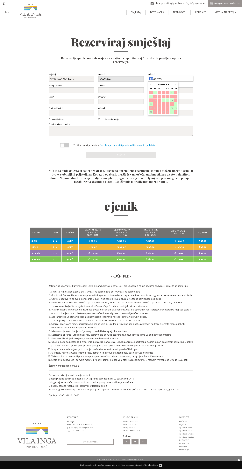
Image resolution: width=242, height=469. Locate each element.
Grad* (51, 97)
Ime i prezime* (55, 85)
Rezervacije (184, 449)
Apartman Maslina (186, 437)
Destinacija (157, 12)
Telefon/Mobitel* (56, 108)
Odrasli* (102, 108)
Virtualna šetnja (225, 12)
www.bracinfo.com (130, 421)
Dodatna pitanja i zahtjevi (59, 124)
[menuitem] (8, 12)
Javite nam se (90, 441)
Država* (102, 97)
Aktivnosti (179, 12)
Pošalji (121, 154)
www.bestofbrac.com (131, 431)
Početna (183, 421)
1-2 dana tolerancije (110, 119)
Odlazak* (152, 74)
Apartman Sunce (185, 431)
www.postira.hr (129, 427)
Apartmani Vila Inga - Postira (115, 459)
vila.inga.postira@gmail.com (164, 389)
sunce (35, 246)
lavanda (36, 253)
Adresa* (101, 85)
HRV (5, 12)
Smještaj (136, 12)
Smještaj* (53, 74)
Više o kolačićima (150, 465)
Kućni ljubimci (58, 119)
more (34, 240)
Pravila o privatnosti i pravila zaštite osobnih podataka (127, 145)
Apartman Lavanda (186, 434)
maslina (36, 259)
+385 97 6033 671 (77, 431)
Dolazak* (102, 74)
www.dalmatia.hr (130, 424)
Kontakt (200, 12)
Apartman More (185, 427)
